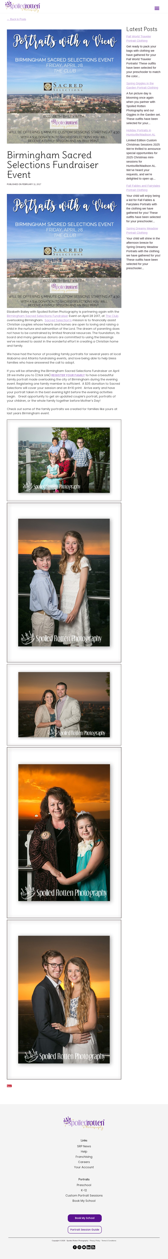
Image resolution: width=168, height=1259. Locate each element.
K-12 (84, 1190)
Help (84, 1151)
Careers (84, 1162)
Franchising (84, 1157)
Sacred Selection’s (58, 320)
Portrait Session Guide (84, 1229)
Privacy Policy (95, 1241)
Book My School (84, 1201)
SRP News (84, 1146)
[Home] (22, 6)
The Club (111, 316)
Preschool (84, 1185)
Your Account (84, 1167)
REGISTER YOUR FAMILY (68, 375)
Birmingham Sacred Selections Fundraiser (37, 316)
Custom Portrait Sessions (84, 1195)
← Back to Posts (16, 19)
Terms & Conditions (109, 1241)
